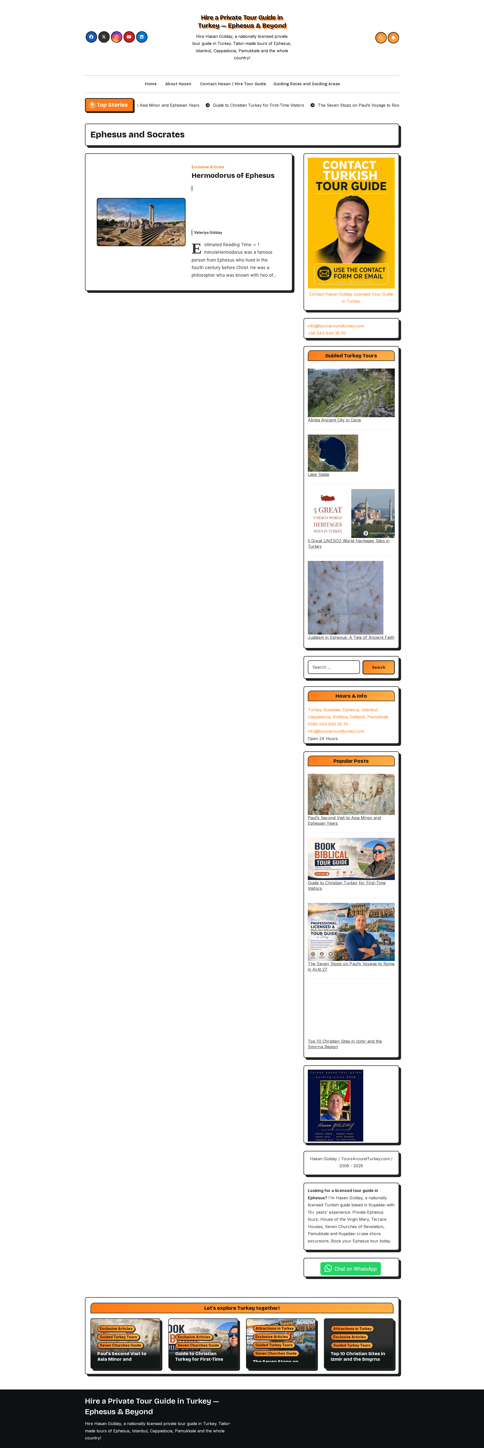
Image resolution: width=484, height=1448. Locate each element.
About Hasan (177, 83)
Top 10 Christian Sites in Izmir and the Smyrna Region (358, 1359)
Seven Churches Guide (120, 1345)
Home (150, 83)
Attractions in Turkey (274, 1328)
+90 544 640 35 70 (327, 333)
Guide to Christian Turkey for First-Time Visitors (199, 1359)
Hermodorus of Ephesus (233, 176)
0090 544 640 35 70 (328, 724)
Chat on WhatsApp (356, 1268)
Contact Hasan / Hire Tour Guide (232, 83)
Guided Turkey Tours (118, 1337)
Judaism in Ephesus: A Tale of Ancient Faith (351, 637)
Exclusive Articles (208, 167)
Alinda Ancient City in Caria (334, 419)
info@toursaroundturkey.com (336, 325)
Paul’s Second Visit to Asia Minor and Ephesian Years (121, 1359)
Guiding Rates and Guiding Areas (307, 83)
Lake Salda (318, 474)
